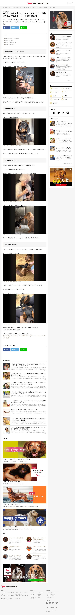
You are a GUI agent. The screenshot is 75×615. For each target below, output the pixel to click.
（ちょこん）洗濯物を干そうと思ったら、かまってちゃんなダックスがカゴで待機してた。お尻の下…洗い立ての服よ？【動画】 (64, 156)
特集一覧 (44, 563)
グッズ (66, 92)
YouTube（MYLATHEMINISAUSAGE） (13, 94)
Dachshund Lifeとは (6, 599)
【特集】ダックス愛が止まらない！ (21, 596)
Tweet (16, 28)
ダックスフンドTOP (6, 7)
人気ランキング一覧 (67, 163)
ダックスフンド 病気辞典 (7, 598)
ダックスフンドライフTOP (52, 607)
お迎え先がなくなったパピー (12, 38)
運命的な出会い (9, 40)
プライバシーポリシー (51, 595)
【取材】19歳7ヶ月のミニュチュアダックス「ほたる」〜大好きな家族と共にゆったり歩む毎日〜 (64, 122)
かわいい (19, 7)
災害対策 (55, 103)
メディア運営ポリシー (51, 594)
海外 (66, 99)
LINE (24, 28)
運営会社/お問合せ (50, 597)
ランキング (17, 598)
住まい (54, 95)
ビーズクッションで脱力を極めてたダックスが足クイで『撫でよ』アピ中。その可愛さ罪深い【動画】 (64, 148)
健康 (66, 95)
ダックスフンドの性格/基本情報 (8, 593)
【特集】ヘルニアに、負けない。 (8, 596)
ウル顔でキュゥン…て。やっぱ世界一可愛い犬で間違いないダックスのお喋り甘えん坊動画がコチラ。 (64, 139)
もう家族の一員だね (10, 44)
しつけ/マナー (56, 92)
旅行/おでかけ (56, 99)
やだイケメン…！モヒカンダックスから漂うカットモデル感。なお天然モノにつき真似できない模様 (64, 131)
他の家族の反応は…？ (10, 42)
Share (7, 28)
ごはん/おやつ (68, 88)
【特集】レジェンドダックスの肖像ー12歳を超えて (21, 593)
